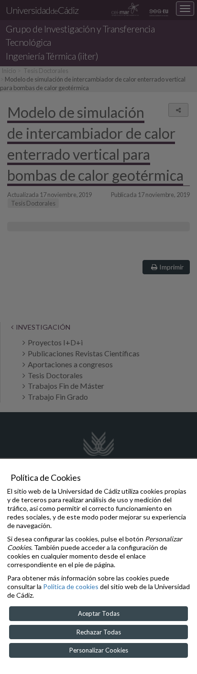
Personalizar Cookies (98, 650)
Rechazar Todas (99, 632)
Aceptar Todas (99, 613)
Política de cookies (70, 586)
